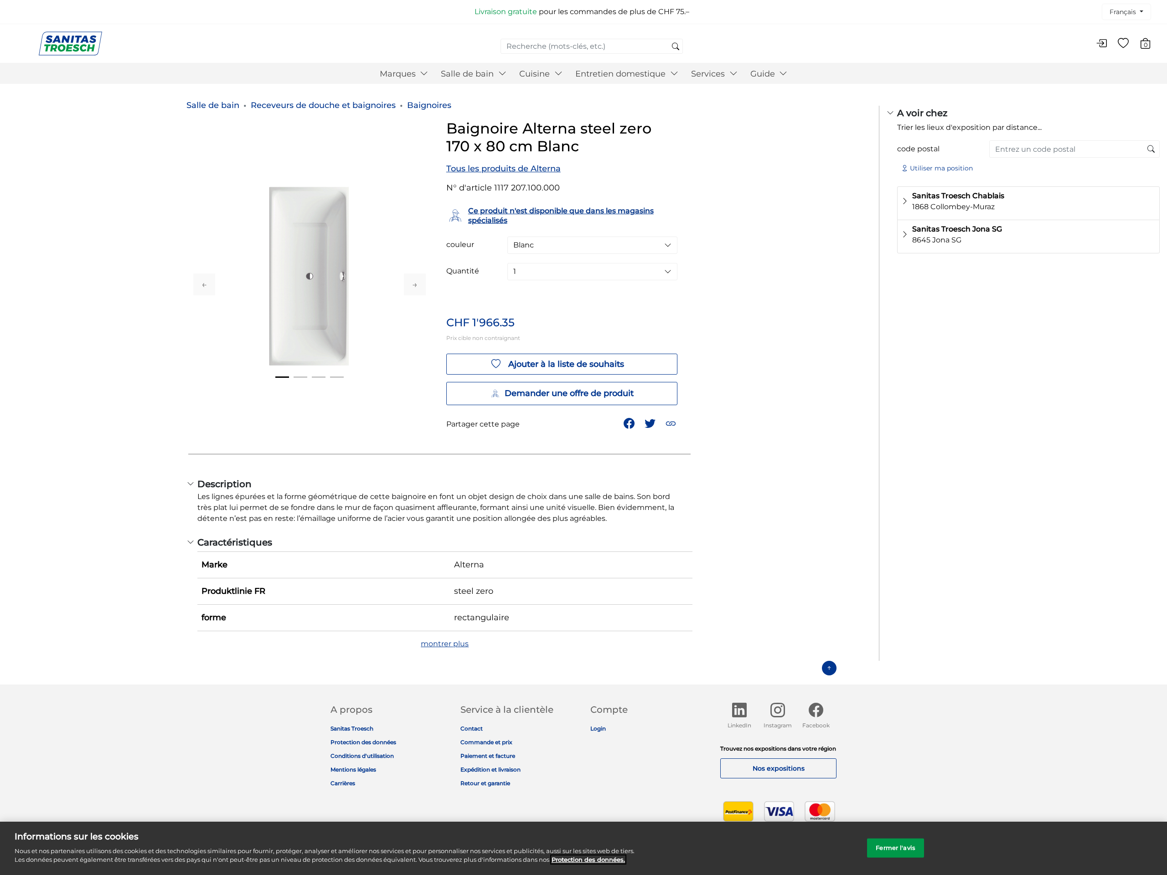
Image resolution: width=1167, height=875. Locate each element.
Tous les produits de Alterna (503, 169)
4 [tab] (337, 377)
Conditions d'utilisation (362, 755)
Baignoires (429, 105)
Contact (471, 728)
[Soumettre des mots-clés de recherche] (675, 46)
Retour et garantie (485, 783)
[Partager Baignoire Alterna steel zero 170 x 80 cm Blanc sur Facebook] (630, 422)
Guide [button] (763, 74)
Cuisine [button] (535, 74)
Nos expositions (779, 768)
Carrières (342, 783)
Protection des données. (588, 859)
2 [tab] (300, 377)
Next (415, 284)
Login (598, 728)
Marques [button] (399, 74)
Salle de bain (212, 105)
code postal (918, 148)
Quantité (462, 271)
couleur (460, 245)
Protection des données (363, 742)
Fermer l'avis (895, 847)
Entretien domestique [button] (621, 74)
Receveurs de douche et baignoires (323, 105)
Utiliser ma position (941, 168)
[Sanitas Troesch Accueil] (70, 43)
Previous (204, 284)
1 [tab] (282, 377)
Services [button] (709, 74)
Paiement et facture (487, 755)
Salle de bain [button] (468, 74)
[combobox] (592, 46)
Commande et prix (486, 742)
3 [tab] (318, 377)
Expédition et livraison (490, 769)
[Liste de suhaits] (1123, 44)
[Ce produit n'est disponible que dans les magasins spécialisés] (1151, 149)
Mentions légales (353, 769)
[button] (671, 422)
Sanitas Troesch (351, 728)
